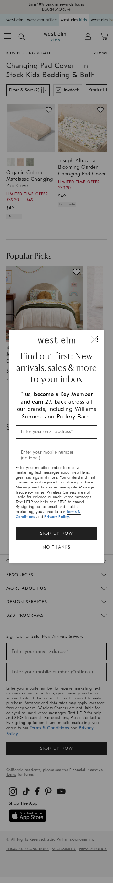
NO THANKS (57, 547)
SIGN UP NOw (56, 533)
